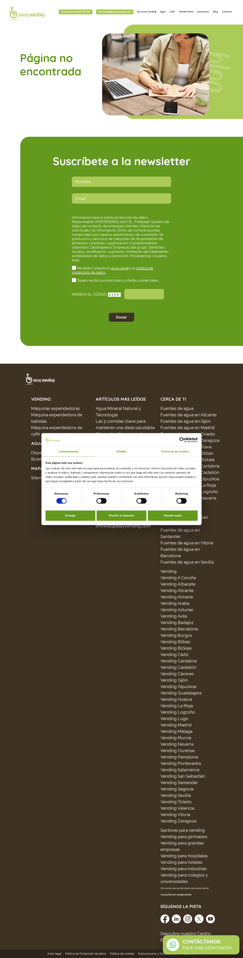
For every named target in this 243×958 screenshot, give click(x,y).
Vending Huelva (176, 699)
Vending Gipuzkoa (178, 686)
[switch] (101, 501)
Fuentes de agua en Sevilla (187, 562)
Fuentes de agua (177, 408)
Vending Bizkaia (175, 648)
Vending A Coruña (178, 577)
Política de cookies (122, 953)
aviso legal (120, 268)
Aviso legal (54, 953)
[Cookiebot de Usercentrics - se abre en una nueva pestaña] (182, 439)
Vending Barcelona (179, 628)
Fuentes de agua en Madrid (187, 427)
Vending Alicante (177, 590)
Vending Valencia (177, 808)
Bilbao (184, 641)
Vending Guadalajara (180, 693)
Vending (168, 571)
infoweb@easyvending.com (115, 11)
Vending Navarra (176, 744)
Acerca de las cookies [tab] (175, 451)
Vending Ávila (173, 616)
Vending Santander (179, 782)
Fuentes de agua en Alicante (188, 414)
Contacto (227, 11)
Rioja (211, 485)
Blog (215, 11)
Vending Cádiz (174, 654)
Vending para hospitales (184, 855)
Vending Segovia (177, 789)
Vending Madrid (176, 725)
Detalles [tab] (122, 451)
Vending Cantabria (178, 661)
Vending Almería (176, 596)
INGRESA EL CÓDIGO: (90, 294)
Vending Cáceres (177, 673)
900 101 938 (75, 11)
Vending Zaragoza (178, 821)
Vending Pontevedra (180, 763)
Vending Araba (174, 603)
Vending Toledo (176, 801)
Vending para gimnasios (183, 836)
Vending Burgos (176, 635)
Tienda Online (186, 11)
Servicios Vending (146, 11)
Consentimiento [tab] (68, 451)
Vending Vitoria (175, 814)
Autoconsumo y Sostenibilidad (158, 953)
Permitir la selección (121, 515)
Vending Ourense (177, 750)
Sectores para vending (182, 830)
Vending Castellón (178, 667)
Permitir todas (172, 515)
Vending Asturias (176, 609)
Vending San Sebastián (182, 776)
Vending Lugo (174, 718)
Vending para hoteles (181, 862)
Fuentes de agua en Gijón (185, 421)
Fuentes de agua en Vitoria (186, 542)
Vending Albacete (177, 584)
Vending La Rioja (176, 705)
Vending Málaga (176, 731)
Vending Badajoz (177, 622)
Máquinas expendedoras (55, 408)
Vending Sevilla (175, 795)
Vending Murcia (175, 737)
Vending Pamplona (179, 757)
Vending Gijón (174, 680)
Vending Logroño (177, 712)
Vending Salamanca (179, 769)
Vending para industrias (183, 868)
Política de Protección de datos (85, 953)
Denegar (70, 515)
